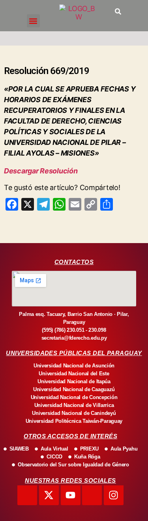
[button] (33, 20)
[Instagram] (114, 495)
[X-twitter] (49, 495)
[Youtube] (71, 495)
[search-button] (118, 11)
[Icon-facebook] (27, 495)
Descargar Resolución (41, 171)
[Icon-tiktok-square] (92, 495)
